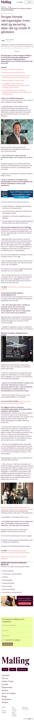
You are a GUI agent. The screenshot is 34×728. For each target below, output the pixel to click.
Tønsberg (14, 714)
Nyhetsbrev (6, 699)
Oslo (13, 707)
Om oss (5, 678)
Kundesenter (22, 669)
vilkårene (17, 640)
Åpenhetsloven (25, 709)
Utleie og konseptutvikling (6, 13)
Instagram (4, 712)
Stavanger (14, 710)
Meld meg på (8, 644)
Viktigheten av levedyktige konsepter (13, 72)
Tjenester (6, 675)
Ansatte (5, 684)
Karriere (5, 690)
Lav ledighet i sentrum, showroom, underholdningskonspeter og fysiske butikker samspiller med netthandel (16, 85)
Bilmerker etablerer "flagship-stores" (13, 80)
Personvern (24, 707)
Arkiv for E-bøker (9, 693)
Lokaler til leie (7, 681)
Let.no (5, 669)
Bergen (13, 712)
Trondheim (14, 716)
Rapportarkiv (7, 687)
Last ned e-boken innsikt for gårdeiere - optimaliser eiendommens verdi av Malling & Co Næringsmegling (16, 92)
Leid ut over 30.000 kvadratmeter (12, 69)
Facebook (4, 710)
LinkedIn (4, 707)
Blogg (4, 696)
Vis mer (17, 51)
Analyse (5, 702)
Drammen (14, 709)
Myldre (13, 669)
